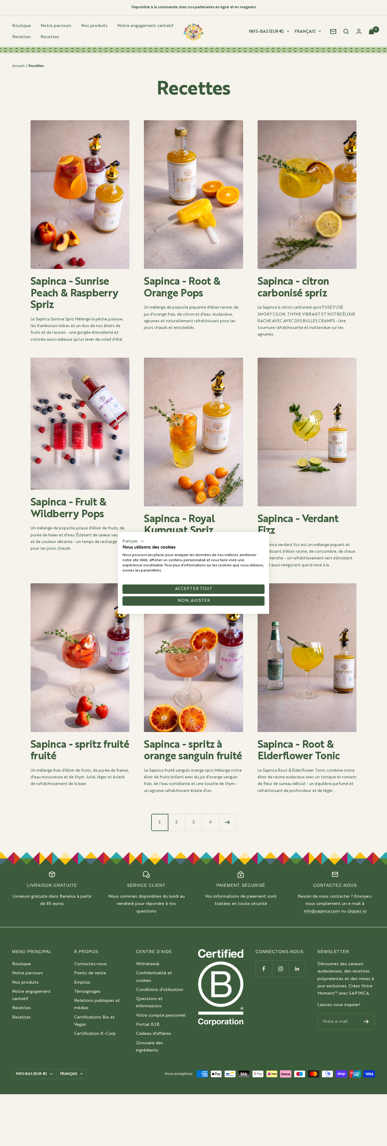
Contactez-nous (90, 964)
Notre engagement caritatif (145, 26)
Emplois (82, 982)
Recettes (21, 37)
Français (305, 32)
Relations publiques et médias (97, 1004)
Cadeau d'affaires (153, 1034)
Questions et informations (149, 1002)
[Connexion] (359, 31)
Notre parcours (56, 26)
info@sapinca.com (322, 911)
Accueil (18, 66)
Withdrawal (147, 964)
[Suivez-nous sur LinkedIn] (297, 968)
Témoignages (87, 991)
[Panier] (372, 31)
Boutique (21, 26)
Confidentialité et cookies (154, 976)
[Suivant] (227, 822)
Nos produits (94, 26)
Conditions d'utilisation (159, 990)
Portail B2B (148, 1024)
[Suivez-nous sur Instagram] (280, 968)
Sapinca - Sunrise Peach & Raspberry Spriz (74, 293)
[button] (133, 541)
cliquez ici (356, 911)
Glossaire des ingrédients (149, 1046)
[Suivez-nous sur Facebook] (263, 968)
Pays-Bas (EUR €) (266, 32)
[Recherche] (346, 31)
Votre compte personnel (161, 1015)
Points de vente (90, 973)
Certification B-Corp (95, 1034)
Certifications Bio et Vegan (94, 1021)
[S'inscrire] (366, 1021)
